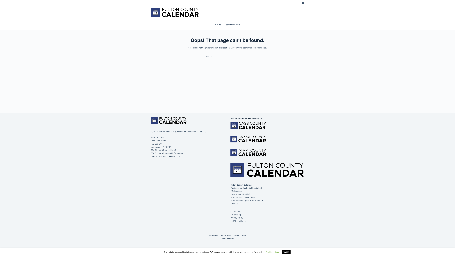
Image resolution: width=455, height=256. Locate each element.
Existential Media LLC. (197, 131)
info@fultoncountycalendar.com (165, 156)
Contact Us (235, 211)
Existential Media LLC (252, 188)
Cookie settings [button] (272, 252)
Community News (233, 25)
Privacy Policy (236, 218)
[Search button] (248, 56)
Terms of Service (238, 221)
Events (218, 25)
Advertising (235, 214)
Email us (234, 203)
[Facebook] (303, 3)
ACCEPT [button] (286, 252)
